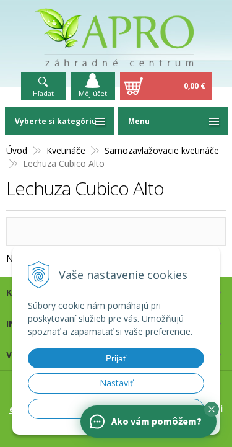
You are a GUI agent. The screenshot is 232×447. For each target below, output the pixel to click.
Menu (139, 121)
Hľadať (43, 93)
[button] (211, 409)
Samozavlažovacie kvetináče (162, 150)
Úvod (16, 150)
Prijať (116, 358)
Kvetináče (65, 150)
